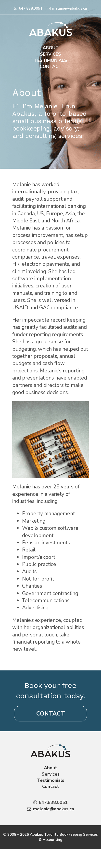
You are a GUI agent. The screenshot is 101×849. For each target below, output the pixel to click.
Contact (51, 66)
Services (50, 54)
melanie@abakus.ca (69, 8)
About (51, 48)
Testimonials (50, 60)
